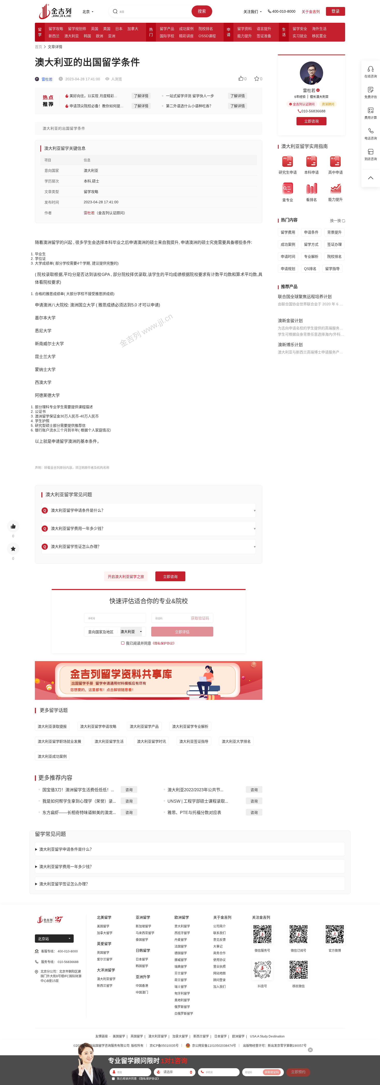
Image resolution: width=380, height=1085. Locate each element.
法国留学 (180, 946)
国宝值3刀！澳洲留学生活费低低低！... (78, 790)
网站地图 (219, 973)
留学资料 (244, 29)
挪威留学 (180, 960)
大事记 (218, 946)
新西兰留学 (104, 986)
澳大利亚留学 (106, 979)
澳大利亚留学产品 (144, 726)
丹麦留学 (180, 940)
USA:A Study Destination (267, 1036)
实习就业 (300, 36)
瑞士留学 (180, 987)
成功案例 (186, 29)
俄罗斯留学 (182, 1007)
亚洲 (111, 36)
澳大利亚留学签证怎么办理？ (64, 884)
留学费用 (288, 232)
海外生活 (319, 29)
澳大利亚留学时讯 (151, 741)
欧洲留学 (238, 1036)
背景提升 (334, 232)
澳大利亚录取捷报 (52, 726)
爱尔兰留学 (104, 959)
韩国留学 (142, 966)
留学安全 (300, 29)
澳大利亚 (71, 36)
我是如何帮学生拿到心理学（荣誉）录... (79, 801)
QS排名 (310, 269)
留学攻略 (56, 29)
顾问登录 (219, 980)
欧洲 (99, 36)
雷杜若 (46, 79)
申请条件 (311, 232)
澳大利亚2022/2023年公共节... (195, 790)
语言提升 (264, 29)
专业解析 (311, 256)
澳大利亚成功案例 (52, 756)
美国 (106, 29)
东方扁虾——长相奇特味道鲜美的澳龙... (79, 812)
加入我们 (219, 987)
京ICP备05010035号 (164, 1046)
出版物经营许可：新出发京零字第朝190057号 (275, 1046)
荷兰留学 (180, 980)
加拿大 (132, 29)
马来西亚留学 (145, 933)
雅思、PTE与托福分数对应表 (194, 812)
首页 (38, 47)
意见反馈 (219, 940)
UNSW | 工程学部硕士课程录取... (198, 801)
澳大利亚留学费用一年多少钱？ (66, 866)
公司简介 (219, 926)
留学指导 (332, 269)
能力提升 (244, 36)
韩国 (87, 36)
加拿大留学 (104, 933)
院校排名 (206, 29)
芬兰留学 (180, 973)
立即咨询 (170, 577)
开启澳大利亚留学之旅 (126, 577)
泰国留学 (142, 940)
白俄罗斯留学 (183, 1014)
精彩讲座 (186, 36)
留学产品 (167, 29)
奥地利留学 (182, 1000)
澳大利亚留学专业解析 (190, 726)
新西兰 (54, 36)
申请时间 (288, 256)
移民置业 (319, 36)
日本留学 (142, 959)
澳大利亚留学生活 (109, 741)
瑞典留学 (180, 966)
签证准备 (264, 36)
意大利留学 (182, 926)
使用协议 (219, 960)
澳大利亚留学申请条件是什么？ (66, 849)
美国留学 (103, 926)
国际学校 (167, 36)
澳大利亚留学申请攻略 (98, 726)
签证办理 (334, 244)
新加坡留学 (143, 926)
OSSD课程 (207, 36)
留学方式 (311, 244)
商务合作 (219, 953)
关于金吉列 (311, 12)
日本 (119, 29)
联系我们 (219, 933)
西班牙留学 (182, 933)
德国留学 (180, 953)
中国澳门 (142, 992)
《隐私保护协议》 (163, 643)
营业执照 (219, 966)
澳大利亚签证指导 (193, 741)
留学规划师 (77, 29)
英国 (94, 29)
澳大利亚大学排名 (236, 741)
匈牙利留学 (182, 993)
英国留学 (103, 953)
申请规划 (288, 269)
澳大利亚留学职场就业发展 (59, 741)
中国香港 (142, 986)
